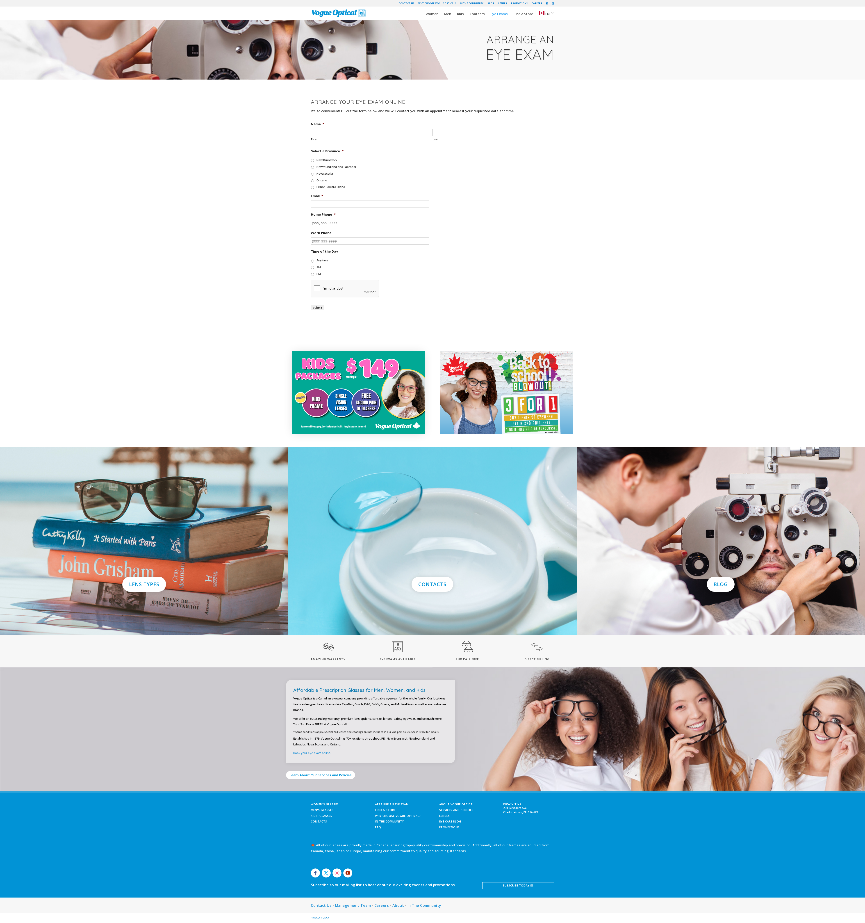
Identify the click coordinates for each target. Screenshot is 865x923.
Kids (460, 14)
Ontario (321, 180)
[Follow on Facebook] (315, 872)
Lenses (502, 3)
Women (432, 14)
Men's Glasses (322, 810)
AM (318, 267)
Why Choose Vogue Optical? (437, 3)
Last (436, 139)
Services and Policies (456, 810)
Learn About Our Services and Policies (320, 775)
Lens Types (144, 584)
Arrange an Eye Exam (392, 804)
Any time (322, 260)
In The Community (471, 3)
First (314, 139)
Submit (317, 308)
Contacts (477, 14)
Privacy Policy (320, 917)
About (398, 905)
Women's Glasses (325, 804)
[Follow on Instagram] (336, 872)
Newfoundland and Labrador (336, 167)
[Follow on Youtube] (347, 872)
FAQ (378, 827)
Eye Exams (499, 14)
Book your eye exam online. (312, 753)
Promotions (519, 3)
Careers (537, 3)
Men (447, 14)
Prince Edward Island (330, 187)
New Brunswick (326, 160)
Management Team (353, 905)
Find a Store (523, 14)
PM (318, 274)
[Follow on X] (326, 872)
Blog (490, 3)
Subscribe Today (516, 885)
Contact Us (406, 3)
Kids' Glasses (321, 816)
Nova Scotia (324, 173)
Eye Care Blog (450, 821)
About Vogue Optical (456, 804)
